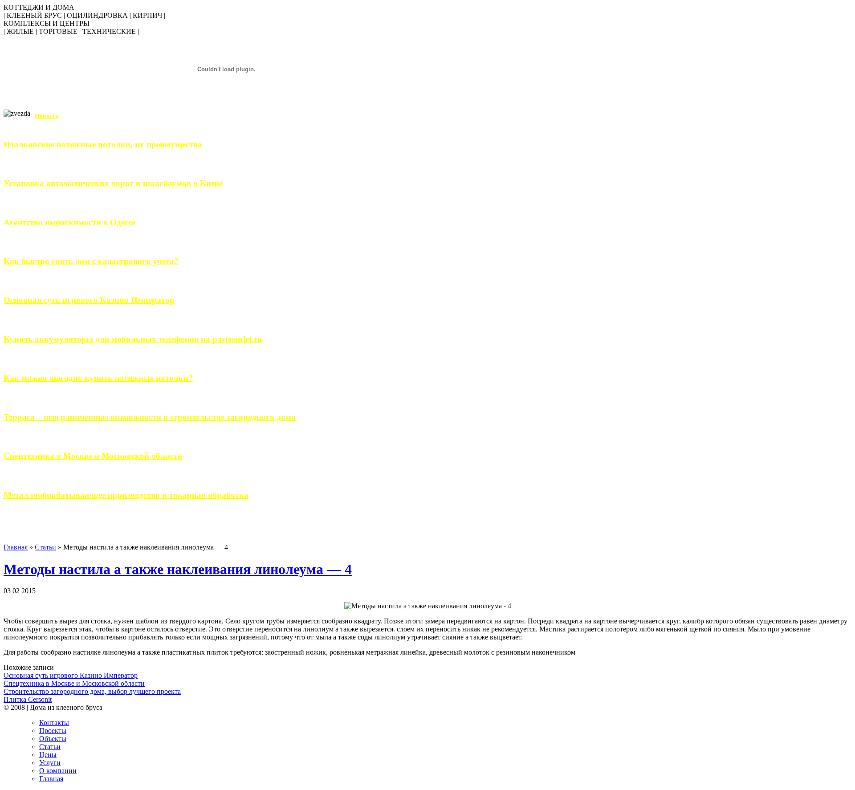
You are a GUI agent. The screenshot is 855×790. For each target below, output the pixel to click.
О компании (58, 770)
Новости (47, 116)
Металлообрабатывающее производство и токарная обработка (126, 495)
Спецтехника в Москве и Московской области (93, 455)
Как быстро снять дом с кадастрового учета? (91, 261)
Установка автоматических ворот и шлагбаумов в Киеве (113, 183)
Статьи (45, 547)
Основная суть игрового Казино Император (89, 300)
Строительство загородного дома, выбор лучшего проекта (92, 691)
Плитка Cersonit (28, 699)
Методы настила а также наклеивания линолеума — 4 (178, 569)
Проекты (52, 730)
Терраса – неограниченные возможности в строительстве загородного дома (150, 417)
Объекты (52, 738)
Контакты (54, 722)
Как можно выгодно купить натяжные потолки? (98, 378)
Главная (16, 547)
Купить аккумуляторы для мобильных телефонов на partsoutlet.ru (133, 339)
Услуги (50, 762)
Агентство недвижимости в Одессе (69, 222)
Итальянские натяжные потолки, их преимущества (103, 144)
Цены (48, 754)
